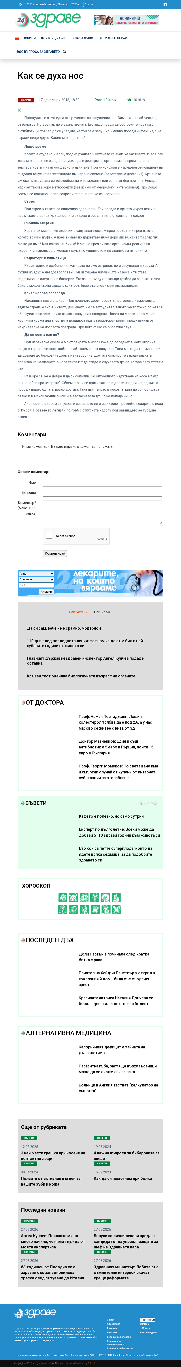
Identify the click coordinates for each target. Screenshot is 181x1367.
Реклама (112, 1328)
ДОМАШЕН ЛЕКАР (113, 38)
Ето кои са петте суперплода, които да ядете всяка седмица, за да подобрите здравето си (115, 854)
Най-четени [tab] (78, 612)
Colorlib (91, 1363)
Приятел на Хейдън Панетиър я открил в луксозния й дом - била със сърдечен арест (117, 979)
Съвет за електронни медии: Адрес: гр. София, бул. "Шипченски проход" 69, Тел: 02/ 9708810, (65, 1355)
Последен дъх (50, 940)
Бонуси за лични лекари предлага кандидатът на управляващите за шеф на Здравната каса (126, 1241)
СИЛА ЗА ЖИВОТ (82, 38)
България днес (148, 1332)
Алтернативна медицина (68, 1033)
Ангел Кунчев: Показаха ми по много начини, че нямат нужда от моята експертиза (53, 1241)
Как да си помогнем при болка (123, 1178)
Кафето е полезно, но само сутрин (111, 816)
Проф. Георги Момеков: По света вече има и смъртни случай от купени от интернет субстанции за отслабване (118, 772)
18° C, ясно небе (34, 4)
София (89, 4)
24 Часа (144, 1324)
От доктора (45, 702)
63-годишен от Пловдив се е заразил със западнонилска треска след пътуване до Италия (52, 1272)
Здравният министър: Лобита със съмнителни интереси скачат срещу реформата (126, 1272)
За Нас (111, 1320)
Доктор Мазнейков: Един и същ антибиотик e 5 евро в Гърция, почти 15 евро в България (116, 747)
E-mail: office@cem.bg (124, 1355)
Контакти (112, 1332)
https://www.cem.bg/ (147, 1355)
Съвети (26, 100)
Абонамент (113, 1324)
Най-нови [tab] (102, 612)
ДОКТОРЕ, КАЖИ (53, 38)
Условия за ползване (119, 1337)
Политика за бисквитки (120, 1348)
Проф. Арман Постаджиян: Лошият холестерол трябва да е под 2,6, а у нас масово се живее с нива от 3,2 (115, 722)
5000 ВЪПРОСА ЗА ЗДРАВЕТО (38, 52)
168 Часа (145, 1328)
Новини (29, 38)
